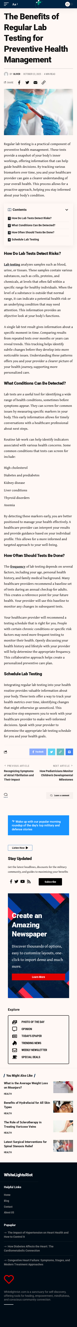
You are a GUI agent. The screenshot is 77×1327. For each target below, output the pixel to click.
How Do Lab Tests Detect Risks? (32, 218)
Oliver (16, 74)
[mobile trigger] (7, 4)
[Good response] (7, 1304)
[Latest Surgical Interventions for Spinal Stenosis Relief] (63, 1146)
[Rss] (29, 881)
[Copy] (5, 1304)
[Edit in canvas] (12, 1304)
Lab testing (12, 264)
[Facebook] (11, 881)
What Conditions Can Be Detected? (33, 225)
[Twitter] (16, 881)
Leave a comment (61, 795)
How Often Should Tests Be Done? (33, 232)
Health (8, 1093)
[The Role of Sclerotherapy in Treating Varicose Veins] (63, 1126)
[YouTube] (22, 881)
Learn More (38, 977)
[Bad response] (10, 1304)
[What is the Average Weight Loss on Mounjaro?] (63, 1087)
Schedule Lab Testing (25, 239)
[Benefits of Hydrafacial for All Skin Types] (63, 1107)
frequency (17, 566)
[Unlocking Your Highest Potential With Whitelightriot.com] (38, 4)
